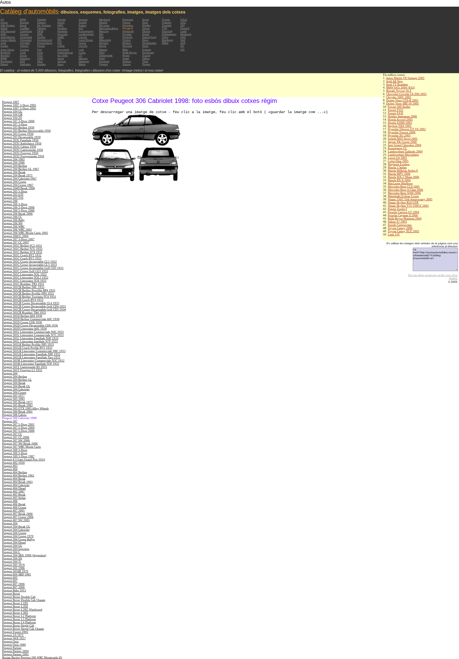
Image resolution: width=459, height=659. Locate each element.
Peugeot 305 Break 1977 (17, 402)
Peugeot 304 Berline (14, 376)
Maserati (84, 61)
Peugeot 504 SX (12, 558)
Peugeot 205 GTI (12, 194)
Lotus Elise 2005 (398, 161)
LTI (80, 55)
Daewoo (25, 58)
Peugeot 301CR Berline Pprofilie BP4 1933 (28, 290)
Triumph (167, 25)
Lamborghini (86, 34)
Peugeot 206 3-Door (14, 204)
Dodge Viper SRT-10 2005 (402, 103)
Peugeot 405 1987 (13, 491)
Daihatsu (25, 64)
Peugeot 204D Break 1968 (18, 188)
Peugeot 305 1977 (13, 395)
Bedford (5, 52)
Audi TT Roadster (397, 84)
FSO (40, 55)
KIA (81, 28)
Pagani (103, 64)
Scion (145, 19)
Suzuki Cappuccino (400, 224)
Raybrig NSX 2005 (399, 125)
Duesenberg (44, 43)
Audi (3, 43)
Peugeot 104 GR (12, 114)
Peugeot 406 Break (14, 504)
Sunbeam (148, 52)
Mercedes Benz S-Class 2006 (405, 189)
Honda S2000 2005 (400, 122)
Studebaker (149, 43)
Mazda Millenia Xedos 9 (403, 170)
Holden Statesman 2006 (402, 116)
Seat (145, 22)
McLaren (104, 25)
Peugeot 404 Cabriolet (15, 485)
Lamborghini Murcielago (403, 154)
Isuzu (60, 58)
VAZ (182, 40)
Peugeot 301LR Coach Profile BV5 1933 (27, 347)
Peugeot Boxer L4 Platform (19, 622)
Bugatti (24, 22)
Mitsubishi (105, 40)
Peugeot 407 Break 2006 (17, 513)
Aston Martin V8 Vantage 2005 (405, 78)
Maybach (104, 19)
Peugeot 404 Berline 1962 (18, 475)
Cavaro (24, 34)
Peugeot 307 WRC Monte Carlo (21, 446)
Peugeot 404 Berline (14, 472)
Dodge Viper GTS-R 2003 (402, 100)
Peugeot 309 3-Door (14, 449)
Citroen (24, 45)
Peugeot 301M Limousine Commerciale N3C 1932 (33, 360)
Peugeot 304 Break (14, 382)
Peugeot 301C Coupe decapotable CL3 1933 (29, 264)
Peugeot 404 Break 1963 (17, 481)
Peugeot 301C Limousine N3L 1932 (24, 274)
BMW (4, 58)
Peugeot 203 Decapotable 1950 (21, 137)
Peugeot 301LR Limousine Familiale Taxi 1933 (31, 357)
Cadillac (24, 28)
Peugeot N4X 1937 (14, 638)
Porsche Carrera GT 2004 (403, 212)
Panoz (126, 22)
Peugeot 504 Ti (11, 561)
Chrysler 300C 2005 (398, 97)
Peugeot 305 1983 (13, 398)
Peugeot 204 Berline (14, 165)
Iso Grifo (62, 55)
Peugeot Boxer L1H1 (15, 603)
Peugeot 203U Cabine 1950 (19, 146)
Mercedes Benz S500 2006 (404, 192)
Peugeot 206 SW (12, 223)
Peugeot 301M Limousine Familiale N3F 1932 (30, 363)
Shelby (146, 25)
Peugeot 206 (10, 200)
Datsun (41, 22)
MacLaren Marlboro (400, 183)
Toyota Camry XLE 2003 (403, 231)
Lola (81, 49)
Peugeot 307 (10, 421)
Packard (104, 61)
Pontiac (127, 34)
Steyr (145, 40)
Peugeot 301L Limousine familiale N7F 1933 (30, 341)
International (65, 52)
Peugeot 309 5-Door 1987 (18, 456)
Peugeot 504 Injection (15, 548)
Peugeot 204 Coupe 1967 (17, 184)
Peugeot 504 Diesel (14, 542)
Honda (61, 19)
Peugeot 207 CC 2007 (15, 242)
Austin (4, 45)
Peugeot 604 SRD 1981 (16, 574)
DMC (40, 34)
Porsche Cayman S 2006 (403, 215)
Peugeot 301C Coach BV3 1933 (21, 258)
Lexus (82, 43)
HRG (60, 25)
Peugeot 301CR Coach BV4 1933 (22, 299)
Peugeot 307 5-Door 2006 (18, 430)
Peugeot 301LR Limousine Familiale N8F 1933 (31, 354)
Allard (4, 28)
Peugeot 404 (10, 469)
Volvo (165, 37)
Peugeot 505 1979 (13, 564)
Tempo (146, 64)
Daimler (41, 19)
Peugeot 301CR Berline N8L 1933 (23, 287)
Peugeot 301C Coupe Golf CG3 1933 (25, 271)
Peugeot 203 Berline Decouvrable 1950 (26, 130)
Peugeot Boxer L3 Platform (19, 619)
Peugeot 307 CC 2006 (15, 437)
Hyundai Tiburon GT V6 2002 (407, 129)
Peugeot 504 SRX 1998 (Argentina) (24, 555)
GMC (40, 58)
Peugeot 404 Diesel (14, 488)
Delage (41, 28)
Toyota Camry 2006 (400, 228)
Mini (101, 37)
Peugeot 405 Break (14, 494)
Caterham (26, 31)
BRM (23, 19)
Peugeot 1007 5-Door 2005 (19, 108)
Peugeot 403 (10, 465)
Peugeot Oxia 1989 (14, 644)
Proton (126, 40)
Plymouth (128, 31)
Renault (127, 45)
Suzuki (146, 55)
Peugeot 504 (10, 523)
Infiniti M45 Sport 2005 (403, 138)
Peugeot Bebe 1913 (14, 590)
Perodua (127, 25)
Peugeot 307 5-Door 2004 (18, 427)
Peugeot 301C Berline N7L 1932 (22, 248)
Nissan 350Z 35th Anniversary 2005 (410, 199)
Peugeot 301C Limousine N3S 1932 (24, 280)
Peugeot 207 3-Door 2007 (18, 239)
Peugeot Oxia (10, 641)
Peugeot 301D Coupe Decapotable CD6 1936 (30, 325)
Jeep (60, 64)
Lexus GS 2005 (397, 157)
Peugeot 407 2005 (13, 510)
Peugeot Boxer (11, 593)
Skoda (146, 31)
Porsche (127, 37)
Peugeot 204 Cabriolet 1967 (19, 178)
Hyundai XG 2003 (399, 135)
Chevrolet (26, 40)
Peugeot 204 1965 (13, 159)
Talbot (146, 58)
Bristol (4, 64)
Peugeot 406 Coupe (14, 507)
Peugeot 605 (10, 577)
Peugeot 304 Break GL (16, 386)
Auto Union (7, 49)
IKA (59, 43)
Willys (165, 43)
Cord (23, 52)
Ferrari (41, 45)
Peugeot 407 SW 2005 (16, 520)
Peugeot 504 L (11, 552)
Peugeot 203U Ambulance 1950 (21, 143)
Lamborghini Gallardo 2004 (405, 151)
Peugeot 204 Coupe (14, 181)
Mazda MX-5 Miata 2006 (403, 177)
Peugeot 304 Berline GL (17, 379)
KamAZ (184, 28)
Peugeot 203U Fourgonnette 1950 (23, 156)
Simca (146, 28)
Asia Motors (8, 37)
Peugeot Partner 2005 (15, 654)
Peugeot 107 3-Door (14, 124)
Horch (61, 22)
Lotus (82, 52)
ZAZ (182, 43)
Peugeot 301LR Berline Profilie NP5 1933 (28, 344)
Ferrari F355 (395, 109)
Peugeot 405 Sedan (14, 497)
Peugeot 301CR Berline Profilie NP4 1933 (28, 293)
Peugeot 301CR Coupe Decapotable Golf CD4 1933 (34, 306)
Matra (82, 64)
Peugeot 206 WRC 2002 (17, 229)
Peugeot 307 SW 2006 (16, 440)
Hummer (62, 31)
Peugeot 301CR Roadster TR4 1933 (24, 312)
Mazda (103, 22)
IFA (59, 40)
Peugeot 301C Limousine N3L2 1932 (25, 277)
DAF (22, 61)
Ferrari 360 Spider (399, 106)
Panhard (127, 19)
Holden (41, 64)
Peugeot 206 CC (12, 216)
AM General (8, 31)
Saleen (126, 61)
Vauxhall (167, 31)
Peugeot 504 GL (12, 545)
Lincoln (83, 45)
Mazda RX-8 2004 (399, 180)
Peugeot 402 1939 (13, 462)
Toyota (166, 19)
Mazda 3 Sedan (397, 167)
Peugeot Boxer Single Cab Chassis (23, 628)
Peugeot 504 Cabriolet (15, 529)
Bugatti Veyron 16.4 (398, 90)
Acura (4, 22)
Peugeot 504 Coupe (14, 532)
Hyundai (62, 34)
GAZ (183, 22)
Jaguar (61, 61)
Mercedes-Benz (108, 28)
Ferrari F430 (395, 113)
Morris (102, 45)
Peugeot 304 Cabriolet (15, 389)
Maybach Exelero (399, 164)
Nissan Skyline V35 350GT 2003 (408, 205)
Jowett (83, 22)
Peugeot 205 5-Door (14, 191)
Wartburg (167, 40)
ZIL (182, 45)
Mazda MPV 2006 (399, 173)
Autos (453, 278)
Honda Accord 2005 (400, 119)
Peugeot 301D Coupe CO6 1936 (22, 322)
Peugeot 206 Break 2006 (17, 213)
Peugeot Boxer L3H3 (15, 612)
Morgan (103, 43)
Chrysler (25, 43)
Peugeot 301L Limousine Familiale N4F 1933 (30, 338)
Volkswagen (169, 34)
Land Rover (86, 40)
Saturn (126, 64)
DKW (40, 31)
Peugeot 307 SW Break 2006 (20, 443)
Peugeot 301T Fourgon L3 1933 (22, 370)
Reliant (126, 43)
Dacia (23, 55)
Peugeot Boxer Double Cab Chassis (23, 600)
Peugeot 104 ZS (12, 117)
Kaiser (82, 25)
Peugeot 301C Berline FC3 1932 (22, 245)
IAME (60, 37)
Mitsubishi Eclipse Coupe (403, 196)
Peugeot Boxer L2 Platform (19, 615)
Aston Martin (8, 40)
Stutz (145, 45)
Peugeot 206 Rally (13, 220)
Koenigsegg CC (397, 148)
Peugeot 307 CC (12, 434)
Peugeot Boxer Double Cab (19, 596)
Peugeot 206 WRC (13, 226)
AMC (3, 34)
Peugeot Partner (12, 647)
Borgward (6, 61)
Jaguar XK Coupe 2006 (402, 141)
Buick (23, 25)
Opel (102, 58)
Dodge (41, 37)
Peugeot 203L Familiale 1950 (20, 140)
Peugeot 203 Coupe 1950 (17, 133)
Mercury (104, 31)
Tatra (145, 61)
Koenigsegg (86, 31)
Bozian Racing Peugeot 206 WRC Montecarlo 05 (32, 657)
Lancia (83, 37)
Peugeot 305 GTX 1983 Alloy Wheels (25, 408)
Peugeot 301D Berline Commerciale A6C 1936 (31, 319)
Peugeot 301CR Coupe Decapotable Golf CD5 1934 (34, 309)
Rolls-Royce (129, 52)
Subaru (146, 49)
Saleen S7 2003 (397, 221)
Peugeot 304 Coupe (14, 392)
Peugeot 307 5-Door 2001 (18, 424)
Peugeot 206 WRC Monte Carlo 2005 (25, 232)
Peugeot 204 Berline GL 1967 (20, 169)
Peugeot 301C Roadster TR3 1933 (23, 283)
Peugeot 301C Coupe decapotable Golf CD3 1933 (32, 268)
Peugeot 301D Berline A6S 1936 (22, 315)
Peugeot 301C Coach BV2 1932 (21, 255)
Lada (183, 31)
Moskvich (186, 34)
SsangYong (149, 37)
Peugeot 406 (10, 501)
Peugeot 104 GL (12, 111)
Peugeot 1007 (10, 101)
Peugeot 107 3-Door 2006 (18, 121)
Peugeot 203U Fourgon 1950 (20, 153)
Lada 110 (394, 234)
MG (101, 34)
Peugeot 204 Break (14, 172)
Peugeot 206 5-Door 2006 (18, 210)
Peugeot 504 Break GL (16, 526)
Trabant (166, 22)
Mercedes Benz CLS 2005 (404, 186)
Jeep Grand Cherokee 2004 (404, 145)
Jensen (83, 19)
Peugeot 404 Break (14, 478)
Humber (62, 28)
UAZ (183, 37)
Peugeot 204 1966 (13, 162)
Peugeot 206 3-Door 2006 (18, 207)
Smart (145, 34)
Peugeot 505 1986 (13, 568)
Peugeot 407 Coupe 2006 (17, 517)
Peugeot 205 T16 (12, 197)
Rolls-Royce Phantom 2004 (405, 218)
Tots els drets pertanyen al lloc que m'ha (432, 275)
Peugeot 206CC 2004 (15, 236)
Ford (40, 52)
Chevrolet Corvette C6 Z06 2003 (406, 94)
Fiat (39, 49)
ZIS (182, 49)
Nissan (103, 49)
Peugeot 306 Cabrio (14, 414)
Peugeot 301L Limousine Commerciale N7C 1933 (33, 335)
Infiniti (61, 45)
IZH (182, 25)
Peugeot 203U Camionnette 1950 (22, 149)
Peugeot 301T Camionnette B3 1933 (24, 366)
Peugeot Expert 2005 (15, 631)
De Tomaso (44, 25)
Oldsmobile (106, 55)
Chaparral (26, 37)
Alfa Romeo (8, 25)
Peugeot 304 (10, 373)
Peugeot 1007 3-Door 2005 (19, 105)
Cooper (24, 49)
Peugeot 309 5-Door (14, 453)
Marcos (83, 58)
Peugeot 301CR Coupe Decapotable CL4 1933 (30, 303)
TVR (164, 28)
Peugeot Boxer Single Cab (18, 625)
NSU (102, 52)
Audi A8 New (394, 81)
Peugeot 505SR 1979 (15, 571)
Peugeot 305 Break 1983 (17, 405)
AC (2, 19)
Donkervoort (44, 40)
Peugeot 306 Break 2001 (17, 411)
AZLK (183, 19)
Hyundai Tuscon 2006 (401, 132)
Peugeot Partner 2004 (15, 651)
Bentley (5, 55)
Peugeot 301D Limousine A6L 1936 (24, 328)
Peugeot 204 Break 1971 (17, 175)
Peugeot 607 (10, 580)
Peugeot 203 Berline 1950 (18, 127)
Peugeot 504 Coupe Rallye (18, 539)
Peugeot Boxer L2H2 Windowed (22, 609)
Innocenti (63, 49)
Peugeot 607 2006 (13, 584)
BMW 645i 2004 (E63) (400, 87)
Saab (125, 58)
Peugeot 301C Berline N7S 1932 (22, 252)
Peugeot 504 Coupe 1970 (17, 536)
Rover (126, 55)
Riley (125, 49)
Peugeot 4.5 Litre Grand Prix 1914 (23, 459)
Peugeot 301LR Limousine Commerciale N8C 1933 (34, 351)
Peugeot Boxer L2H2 (15, 606)
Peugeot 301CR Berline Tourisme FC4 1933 (29, 296)
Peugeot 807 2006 (13, 587)
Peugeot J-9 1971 (13, 635)
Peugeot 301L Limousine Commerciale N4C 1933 (33, 331)
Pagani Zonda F (397, 208)
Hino (40, 61)
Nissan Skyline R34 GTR (403, 202)
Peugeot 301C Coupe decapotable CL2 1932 (29, 261)
